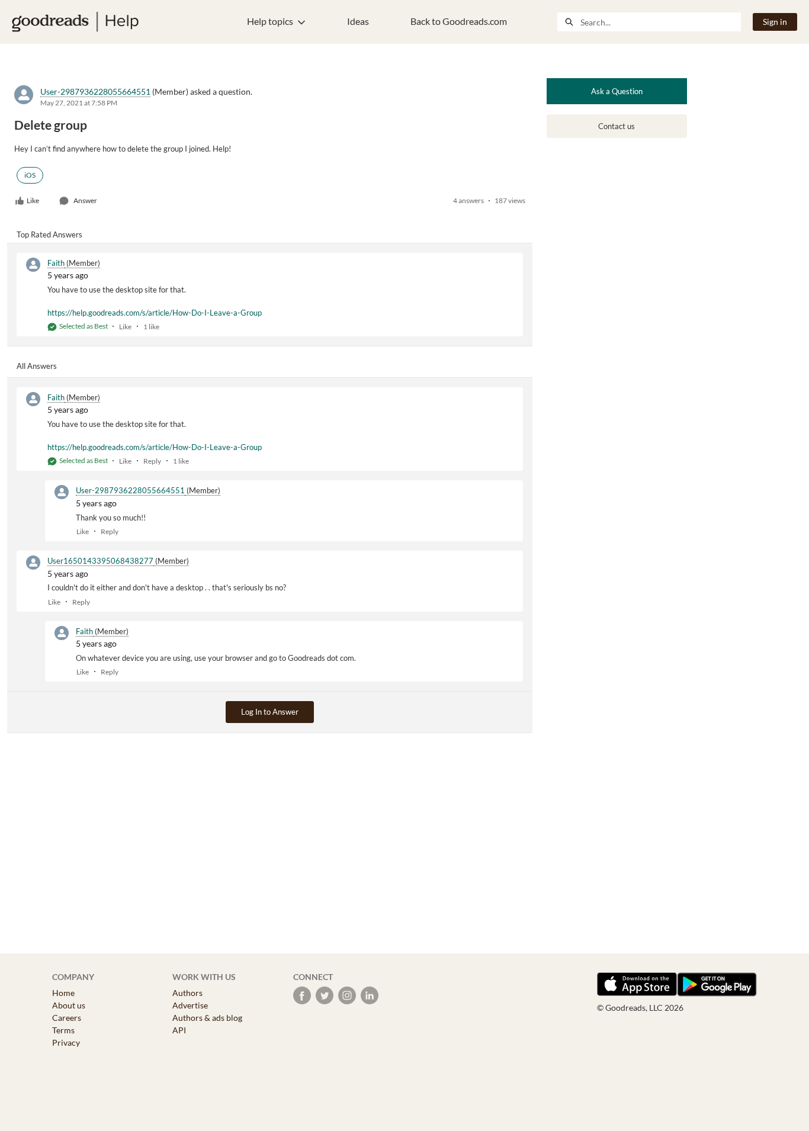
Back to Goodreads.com (458, 21)
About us (68, 1005)
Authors (187, 993)
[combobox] (660, 22)
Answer (85, 200)
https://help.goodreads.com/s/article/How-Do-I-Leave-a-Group (154, 312)
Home (63, 993)
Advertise (190, 1005)
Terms (63, 1030)
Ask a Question (617, 91)
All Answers (37, 366)
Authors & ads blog (207, 1018)
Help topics (270, 21)
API (179, 1030)
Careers (66, 1018)
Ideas (358, 21)
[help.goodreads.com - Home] (75, 22)
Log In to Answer (269, 711)
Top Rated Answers (49, 234)
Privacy (66, 1042)
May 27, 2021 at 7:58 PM (78, 102)
